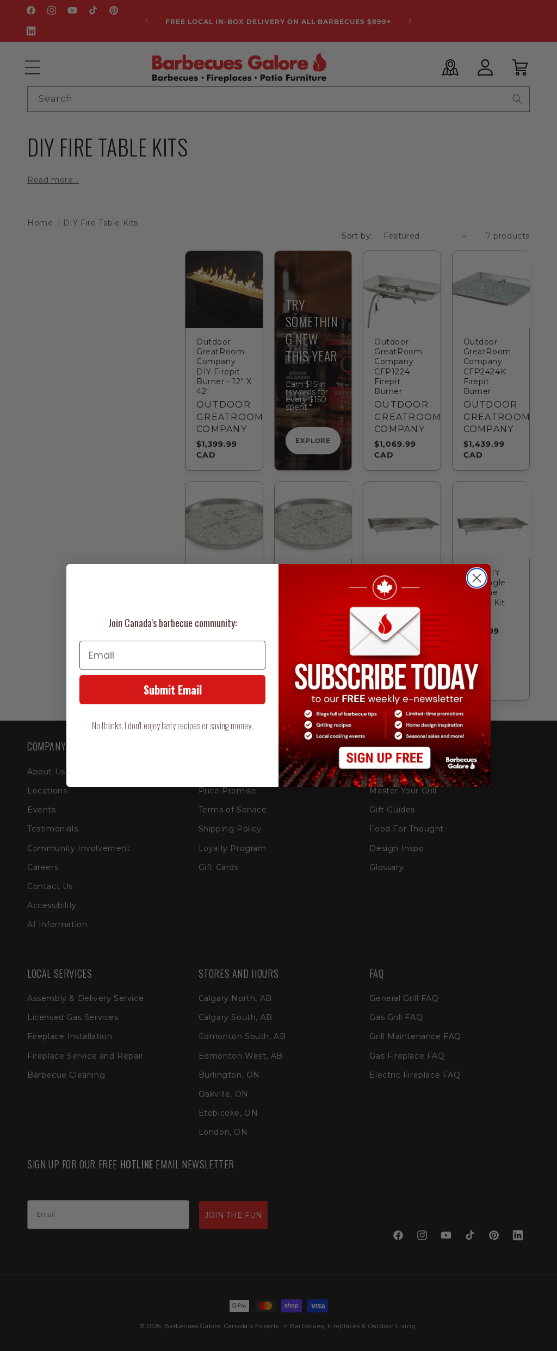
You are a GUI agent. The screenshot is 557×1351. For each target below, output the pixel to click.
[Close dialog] (476, 577)
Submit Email (173, 689)
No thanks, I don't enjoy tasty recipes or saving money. (172, 725)
